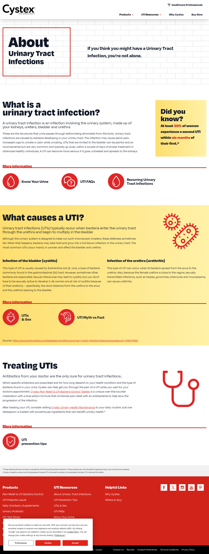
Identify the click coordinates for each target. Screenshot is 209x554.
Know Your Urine (35, 181)
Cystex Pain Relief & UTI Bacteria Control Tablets (60, 391)
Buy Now (197, 14)
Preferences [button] (60, 535)
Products (125, 14)
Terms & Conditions (169, 549)
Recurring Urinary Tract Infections (141, 181)
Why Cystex (176, 14)
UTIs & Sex (26, 317)
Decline (48, 543)
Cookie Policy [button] (73, 532)
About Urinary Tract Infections (72, 494)
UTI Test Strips (11, 517)
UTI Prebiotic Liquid (14, 499)
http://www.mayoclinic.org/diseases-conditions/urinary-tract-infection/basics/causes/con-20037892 (75, 340)
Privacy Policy (188, 549)
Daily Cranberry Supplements (21, 505)
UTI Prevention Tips (65, 499)
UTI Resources (150, 14)
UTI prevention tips (34, 441)
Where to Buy (113, 499)
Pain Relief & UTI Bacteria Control (23, 494)
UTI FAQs (87, 181)
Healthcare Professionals (186, 5)
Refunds (130, 549)
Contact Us (118, 549)
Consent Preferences (147, 549)
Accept (75, 543)
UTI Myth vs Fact (90, 317)
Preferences (21, 543)
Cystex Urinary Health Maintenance (73, 407)
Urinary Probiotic (13, 511)
